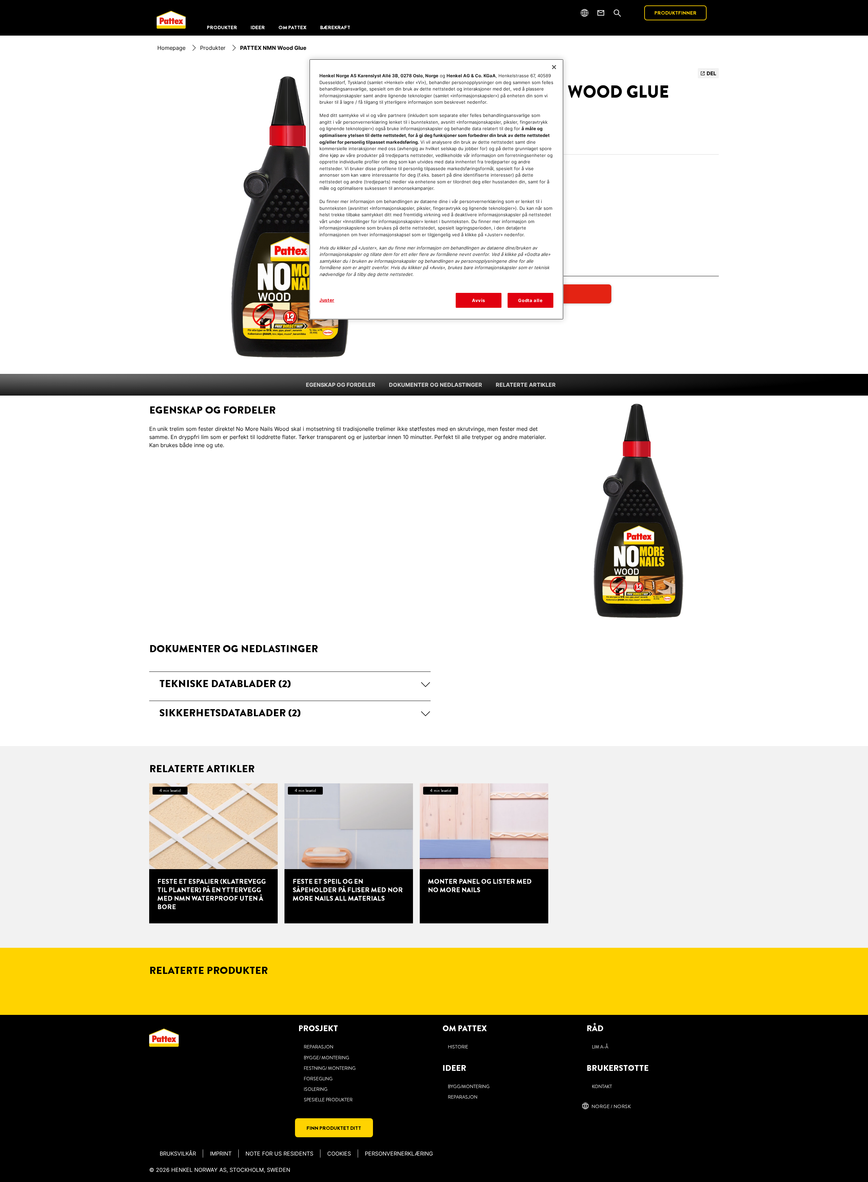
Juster (326, 300)
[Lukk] (554, 67)
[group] (290, 217)
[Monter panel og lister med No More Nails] (484, 853)
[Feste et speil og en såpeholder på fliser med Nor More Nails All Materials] (348, 853)
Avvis (478, 300)
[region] (436, 189)
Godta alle (530, 300)
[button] (290, 683)
